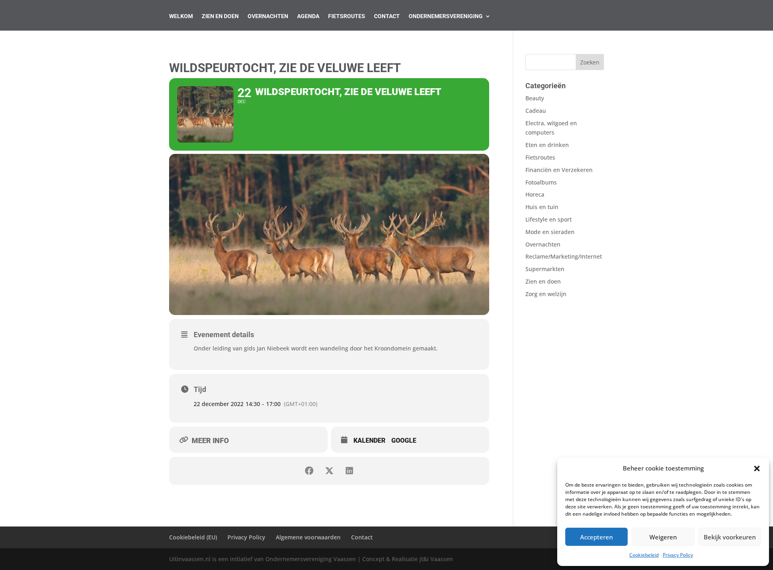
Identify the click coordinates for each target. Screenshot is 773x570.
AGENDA (308, 16)
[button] (757, 468)
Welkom (181, 16)
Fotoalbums (541, 182)
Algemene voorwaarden (308, 537)
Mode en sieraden (550, 232)
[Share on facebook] (309, 471)
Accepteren (596, 537)
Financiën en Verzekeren (559, 170)
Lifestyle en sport (548, 219)
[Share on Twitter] (329, 471)
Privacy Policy (678, 554)
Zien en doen (543, 281)
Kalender (369, 440)
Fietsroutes (346, 16)
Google (403, 440)
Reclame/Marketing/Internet (563, 256)
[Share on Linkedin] (349, 471)
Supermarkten (544, 269)
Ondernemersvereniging (446, 16)
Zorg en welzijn (545, 294)
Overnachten (268, 16)
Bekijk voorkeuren (730, 537)
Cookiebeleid (644, 554)
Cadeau (535, 110)
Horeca (534, 194)
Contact (387, 16)
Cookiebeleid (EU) (193, 537)
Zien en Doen (220, 16)
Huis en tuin (541, 207)
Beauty (534, 98)
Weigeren (663, 537)
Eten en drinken (547, 145)
